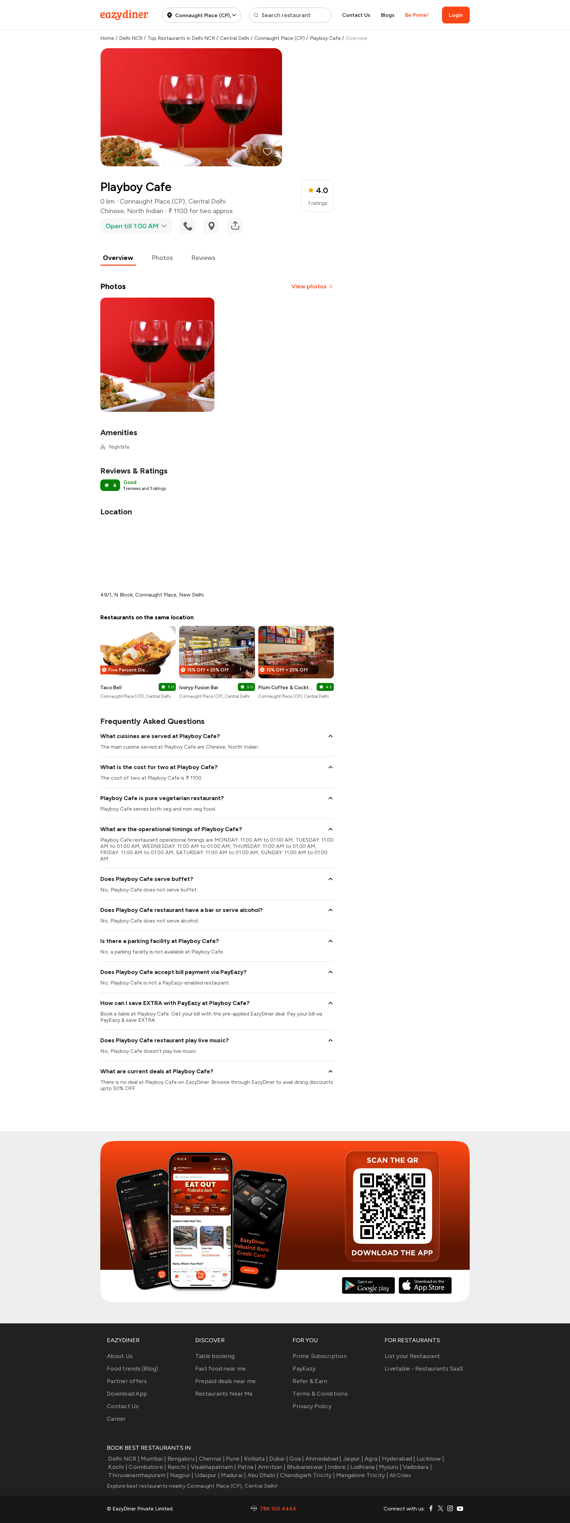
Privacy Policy (312, 1406)
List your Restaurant (412, 1356)
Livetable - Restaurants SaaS (424, 1368)
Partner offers (127, 1381)
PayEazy (304, 1368)
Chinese (112, 211)
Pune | (234, 1458)
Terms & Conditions (320, 1393)
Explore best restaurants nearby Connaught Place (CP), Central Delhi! (192, 1486)
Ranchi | (178, 1467)
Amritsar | (272, 1467)
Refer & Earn (310, 1381)
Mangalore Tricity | (362, 1475)
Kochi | (117, 1467)
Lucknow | (430, 1458)
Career (116, 1418)
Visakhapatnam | (213, 1467)
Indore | (338, 1467)
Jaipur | (353, 1458)
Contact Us (356, 15)
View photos (309, 286)
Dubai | (278, 1458)
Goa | (296, 1458)
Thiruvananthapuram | (138, 1475)
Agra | (372, 1458)
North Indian (145, 211)
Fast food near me (220, 1368)
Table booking (215, 1356)
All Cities (399, 1475)
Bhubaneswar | (307, 1467)
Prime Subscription (320, 1356)
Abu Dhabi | (263, 1475)
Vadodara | (417, 1467)
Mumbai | (153, 1458)
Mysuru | (390, 1467)
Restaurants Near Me (224, 1393)
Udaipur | (207, 1475)
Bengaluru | (182, 1458)
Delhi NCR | (124, 1458)
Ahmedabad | (323, 1458)
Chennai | (212, 1458)
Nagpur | (181, 1475)
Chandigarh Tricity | (307, 1475)
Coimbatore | (147, 1467)
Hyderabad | (398, 1458)
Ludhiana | (364, 1467)
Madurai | (233, 1475)
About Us (120, 1356)
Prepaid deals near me (225, 1381)
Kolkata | (256, 1458)
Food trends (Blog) (132, 1368)
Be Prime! (416, 15)
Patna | (247, 1467)
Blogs (388, 15)
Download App (127, 1393)
